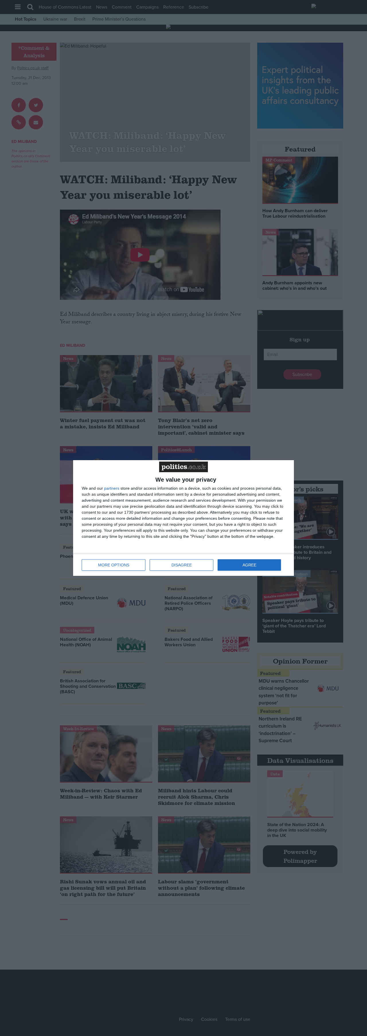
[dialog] (183, 518)
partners (111, 488)
